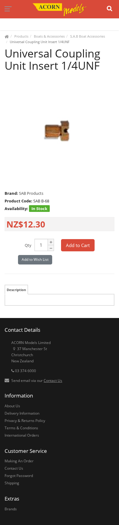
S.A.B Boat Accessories (87, 36)
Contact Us (53, 380)
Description (16, 289)
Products (21, 36)
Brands (11, 509)
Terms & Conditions (21, 428)
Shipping (12, 483)
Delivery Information (22, 413)
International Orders (22, 435)
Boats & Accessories (49, 36)
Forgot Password (19, 475)
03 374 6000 (25, 370)
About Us (12, 406)
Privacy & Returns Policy (25, 420)
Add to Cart (78, 245)
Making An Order (19, 461)
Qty (28, 245)
